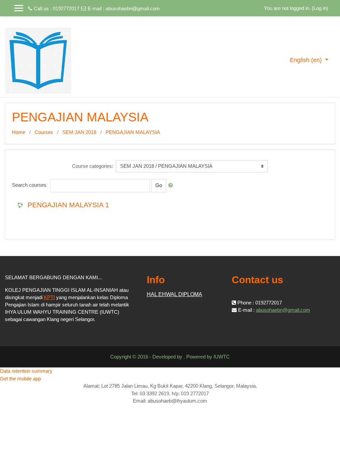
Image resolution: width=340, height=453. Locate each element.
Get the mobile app (20, 378)
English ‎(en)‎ (306, 60)
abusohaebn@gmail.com (133, 8)
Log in (319, 8)
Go (158, 185)
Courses (44, 132)
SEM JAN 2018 (79, 132)
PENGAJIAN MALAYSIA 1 (68, 205)
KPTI (49, 297)
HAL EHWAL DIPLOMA (174, 294)
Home (18, 132)
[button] (172, 185)
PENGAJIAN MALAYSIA (133, 132)
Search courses (29, 185)
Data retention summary (26, 371)
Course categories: (92, 166)
